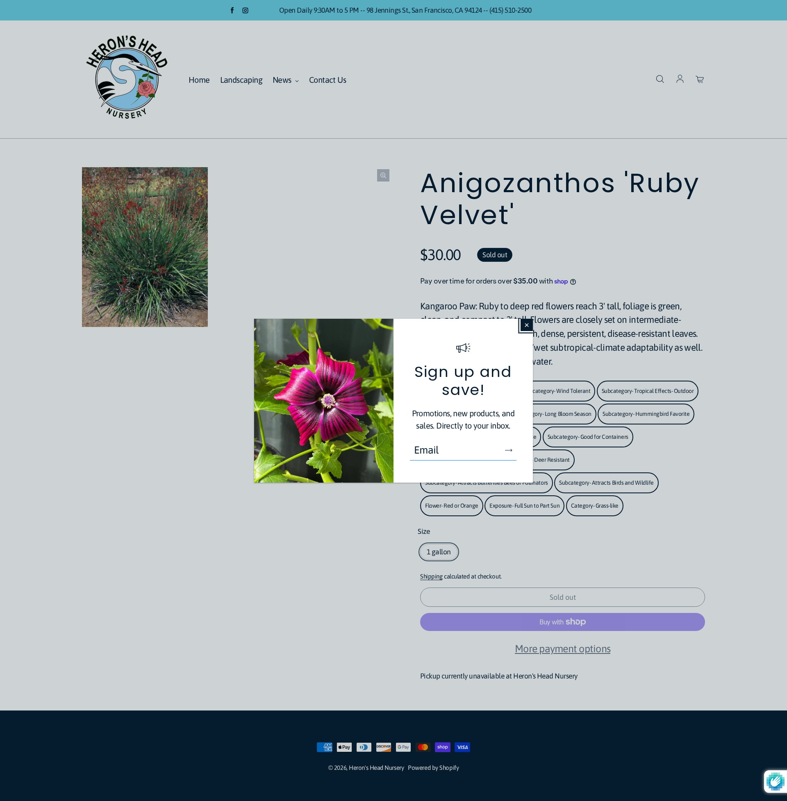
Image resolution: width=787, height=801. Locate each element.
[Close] (527, 325)
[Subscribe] (508, 450)
